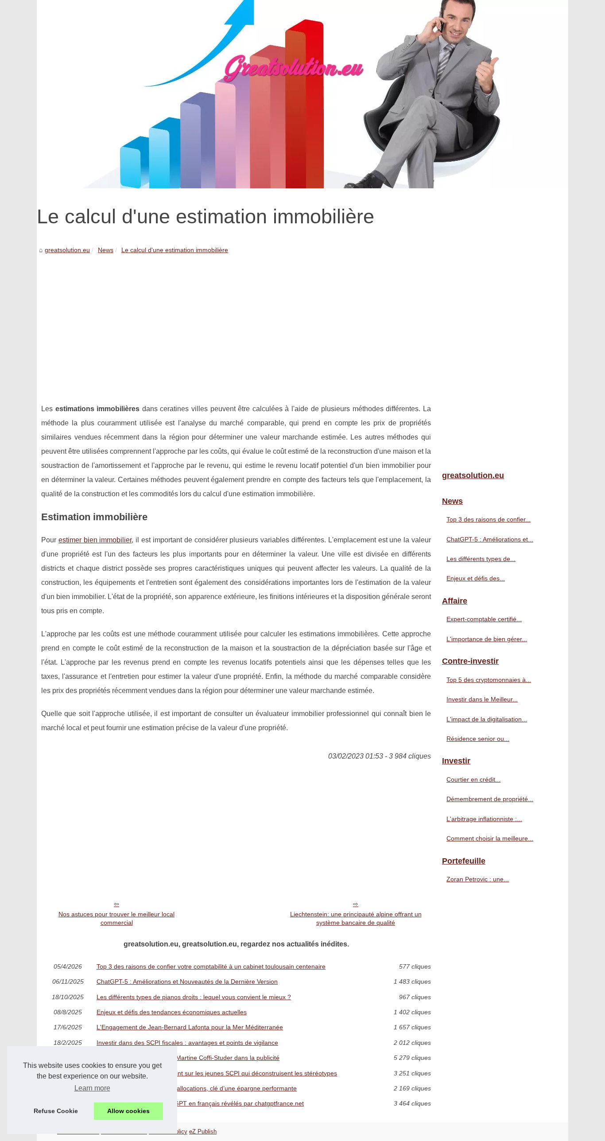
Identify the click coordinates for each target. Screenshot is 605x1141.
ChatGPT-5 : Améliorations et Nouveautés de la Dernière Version (187, 981)
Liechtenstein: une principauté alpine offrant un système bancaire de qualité (356, 918)
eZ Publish (203, 1131)
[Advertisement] (236, 322)
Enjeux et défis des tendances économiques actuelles (172, 1012)
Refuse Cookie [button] (56, 1110)
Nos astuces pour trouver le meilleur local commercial (116, 918)
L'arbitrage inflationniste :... (484, 818)
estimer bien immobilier (95, 540)
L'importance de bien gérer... (486, 639)
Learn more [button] (92, 1088)
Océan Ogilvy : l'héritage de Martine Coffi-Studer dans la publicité (188, 1058)
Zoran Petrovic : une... (477, 879)
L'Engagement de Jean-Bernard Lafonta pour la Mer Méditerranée (190, 1027)
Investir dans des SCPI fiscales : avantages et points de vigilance (187, 1043)
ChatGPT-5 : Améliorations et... (489, 539)
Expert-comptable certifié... (484, 619)
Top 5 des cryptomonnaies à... (488, 679)
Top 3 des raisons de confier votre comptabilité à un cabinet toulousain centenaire (211, 966)
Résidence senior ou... (477, 738)
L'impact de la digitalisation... (486, 719)
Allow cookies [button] (128, 1110)
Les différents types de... (481, 558)
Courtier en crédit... (473, 779)
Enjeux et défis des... (475, 578)
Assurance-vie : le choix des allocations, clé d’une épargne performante (197, 1088)
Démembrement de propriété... (489, 798)
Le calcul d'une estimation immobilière (174, 249)
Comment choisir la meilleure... (489, 838)
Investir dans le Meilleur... (482, 699)
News (105, 249)
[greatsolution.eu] (302, 94)
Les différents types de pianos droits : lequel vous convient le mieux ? (194, 997)
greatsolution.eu (67, 249)
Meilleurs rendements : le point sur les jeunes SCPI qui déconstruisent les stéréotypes (217, 1073)
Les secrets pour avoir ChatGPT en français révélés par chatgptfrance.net (200, 1103)
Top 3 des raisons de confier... (488, 519)
